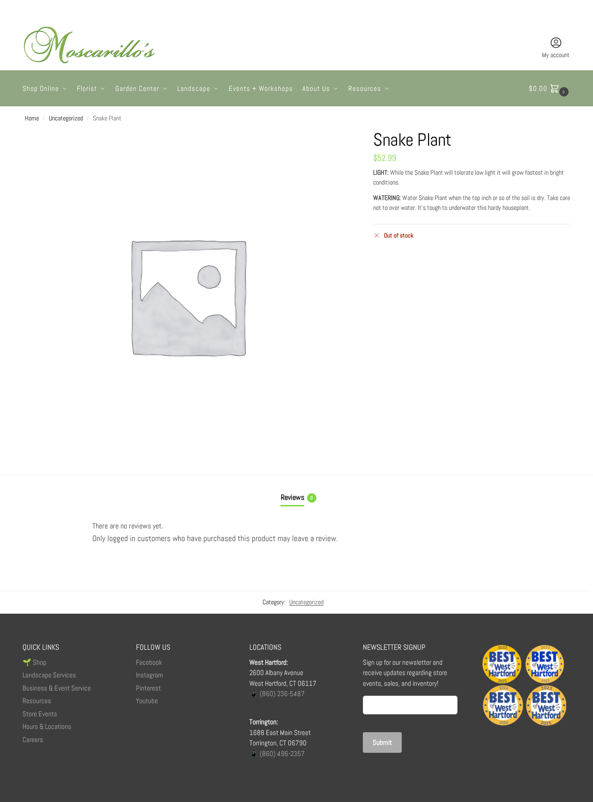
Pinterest (148, 687)
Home (32, 118)
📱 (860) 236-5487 (277, 693)
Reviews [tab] (297, 497)
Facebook (149, 662)
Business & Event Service (57, 687)
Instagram (149, 674)
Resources (37, 700)
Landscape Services (49, 674)
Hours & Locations (47, 726)
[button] (550, 88)
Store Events (40, 713)
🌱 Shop (35, 662)
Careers (33, 739)
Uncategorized (66, 118)
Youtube (147, 700)
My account (556, 55)
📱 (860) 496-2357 (277, 753)
